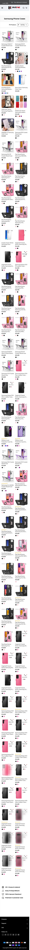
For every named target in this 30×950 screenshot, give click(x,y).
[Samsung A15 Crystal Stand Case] (8, 366)
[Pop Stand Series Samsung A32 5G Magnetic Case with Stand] (21, 613)
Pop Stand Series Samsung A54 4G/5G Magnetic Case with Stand (21, 555)
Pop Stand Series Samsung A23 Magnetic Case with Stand (20, 600)
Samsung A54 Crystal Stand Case (8, 462)
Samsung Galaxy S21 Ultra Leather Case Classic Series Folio (8, 778)
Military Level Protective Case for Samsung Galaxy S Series (20, 441)
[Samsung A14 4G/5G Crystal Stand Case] (8, 476)
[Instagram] (8, 934)
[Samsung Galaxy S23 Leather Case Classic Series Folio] (8, 725)
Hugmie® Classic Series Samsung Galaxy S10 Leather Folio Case (20, 870)
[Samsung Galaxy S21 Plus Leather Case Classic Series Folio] (21, 770)
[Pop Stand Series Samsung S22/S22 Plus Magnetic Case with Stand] (8, 522)
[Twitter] (5, 934)
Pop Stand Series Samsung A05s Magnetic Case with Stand (20, 330)
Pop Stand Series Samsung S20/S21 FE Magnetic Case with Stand (8, 554)
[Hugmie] (14, 7)
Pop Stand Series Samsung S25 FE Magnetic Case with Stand (7, 66)
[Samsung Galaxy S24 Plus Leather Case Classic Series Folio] (21, 366)
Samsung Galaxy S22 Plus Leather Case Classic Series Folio (8, 755)
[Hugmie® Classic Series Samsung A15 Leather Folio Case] (21, 387)
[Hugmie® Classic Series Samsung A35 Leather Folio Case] (8, 257)
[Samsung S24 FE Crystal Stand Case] (8, 146)
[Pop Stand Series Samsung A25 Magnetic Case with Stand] (8, 322)
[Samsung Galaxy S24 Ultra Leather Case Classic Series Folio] (8, 387)
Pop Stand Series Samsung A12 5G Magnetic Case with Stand (20, 577)
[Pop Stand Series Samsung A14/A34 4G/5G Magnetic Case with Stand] (8, 568)
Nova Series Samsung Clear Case (21, 88)
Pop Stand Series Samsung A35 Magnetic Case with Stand (7, 309)
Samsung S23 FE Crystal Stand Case (20, 352)
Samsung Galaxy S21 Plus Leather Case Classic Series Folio (21, 779)
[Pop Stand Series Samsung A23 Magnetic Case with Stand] (21, 590)
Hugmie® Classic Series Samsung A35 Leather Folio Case (7, 265)
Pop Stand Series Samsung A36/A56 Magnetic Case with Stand (20, 155)
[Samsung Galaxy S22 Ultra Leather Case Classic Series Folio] (21, 725)
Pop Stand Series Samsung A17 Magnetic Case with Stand (7, 176)
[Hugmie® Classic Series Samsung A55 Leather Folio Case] (21, 235)
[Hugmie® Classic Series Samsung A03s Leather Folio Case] (21, 636)
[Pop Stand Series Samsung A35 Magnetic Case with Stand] (8, 300)
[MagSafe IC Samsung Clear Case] (8, 125)
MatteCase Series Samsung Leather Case (20, 111)
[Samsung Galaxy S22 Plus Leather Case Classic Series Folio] (8, 747)
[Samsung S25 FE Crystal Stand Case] (21, 36)
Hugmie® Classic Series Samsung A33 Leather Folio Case (21, 688)
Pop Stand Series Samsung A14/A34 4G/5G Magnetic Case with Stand (8, 577)
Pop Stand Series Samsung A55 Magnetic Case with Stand (20, 287)
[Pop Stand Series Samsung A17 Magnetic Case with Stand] (8, 168)
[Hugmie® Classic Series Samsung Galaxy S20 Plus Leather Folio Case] (8, 814)
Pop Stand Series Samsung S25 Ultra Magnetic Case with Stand (7, 198)
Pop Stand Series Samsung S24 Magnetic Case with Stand (7, 418)
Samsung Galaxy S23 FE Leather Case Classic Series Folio (21, 265)
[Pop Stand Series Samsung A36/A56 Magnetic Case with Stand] (21, 146)
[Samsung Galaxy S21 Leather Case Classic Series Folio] (8, 793)
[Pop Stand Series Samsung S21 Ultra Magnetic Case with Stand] (21, 476)
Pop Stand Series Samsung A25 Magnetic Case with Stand (7, 330)
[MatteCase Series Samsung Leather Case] (21, 101)
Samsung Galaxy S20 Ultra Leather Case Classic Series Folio (21, 801)
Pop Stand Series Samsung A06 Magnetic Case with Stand (20, 176)
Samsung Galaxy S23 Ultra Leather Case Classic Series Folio (8, 711)
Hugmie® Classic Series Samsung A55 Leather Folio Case (21, 243)
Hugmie (14, 948)
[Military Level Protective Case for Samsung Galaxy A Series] (8, 431)
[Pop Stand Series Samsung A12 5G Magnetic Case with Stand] (21, 568)
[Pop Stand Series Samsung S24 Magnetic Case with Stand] (8, 409)
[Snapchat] (13, 934)
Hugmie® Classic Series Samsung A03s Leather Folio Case (21, 645)
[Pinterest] (10, 934)
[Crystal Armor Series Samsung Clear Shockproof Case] (8, 235)
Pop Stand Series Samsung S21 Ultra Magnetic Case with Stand (20, 484)
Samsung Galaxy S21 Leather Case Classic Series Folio (8, 801)
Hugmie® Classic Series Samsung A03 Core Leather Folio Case (7, 666)
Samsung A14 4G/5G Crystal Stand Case (8, 486)
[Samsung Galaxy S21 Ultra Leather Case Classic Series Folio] (8, 770)
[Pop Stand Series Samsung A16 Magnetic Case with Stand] (21, 212)
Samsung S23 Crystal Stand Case (21, 462)
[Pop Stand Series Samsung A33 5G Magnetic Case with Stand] (21, 300)
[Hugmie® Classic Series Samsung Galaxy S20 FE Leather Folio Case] (21, 814)
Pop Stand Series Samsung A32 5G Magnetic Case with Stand (20, 623)
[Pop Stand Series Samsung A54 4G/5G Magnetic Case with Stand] (21, 545)
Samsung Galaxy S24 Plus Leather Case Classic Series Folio (21, 374)
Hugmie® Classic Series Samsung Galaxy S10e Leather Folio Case (7, 869)
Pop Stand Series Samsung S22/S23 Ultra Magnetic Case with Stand (7, 507)
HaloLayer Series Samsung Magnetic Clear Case (7, 110)
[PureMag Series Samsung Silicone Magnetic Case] (8, 80)
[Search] (23, 7)
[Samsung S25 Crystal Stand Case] (21, 125)
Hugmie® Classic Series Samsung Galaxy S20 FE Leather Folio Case (20, 824)
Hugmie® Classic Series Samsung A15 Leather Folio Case (21, 396)
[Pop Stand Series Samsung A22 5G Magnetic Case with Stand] (8, 590)
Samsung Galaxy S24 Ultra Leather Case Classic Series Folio (8, 396)
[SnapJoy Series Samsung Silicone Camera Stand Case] (21, 58)
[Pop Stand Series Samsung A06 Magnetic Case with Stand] (21, 168)
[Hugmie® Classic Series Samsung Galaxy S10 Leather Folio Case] (21, 861)
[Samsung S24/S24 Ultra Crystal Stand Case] (8, 344)
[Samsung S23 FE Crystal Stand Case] (21, 344)
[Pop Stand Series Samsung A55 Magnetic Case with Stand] (21, 278)
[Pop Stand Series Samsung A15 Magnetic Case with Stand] (21, 409)
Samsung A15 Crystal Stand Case (8, 374)
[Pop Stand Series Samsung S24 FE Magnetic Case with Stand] (21, 190)
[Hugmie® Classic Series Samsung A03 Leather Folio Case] (21, 658)
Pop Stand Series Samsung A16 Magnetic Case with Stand (20, 221)
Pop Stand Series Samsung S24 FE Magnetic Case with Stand (20, 198)
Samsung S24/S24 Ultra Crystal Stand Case (7, 352)
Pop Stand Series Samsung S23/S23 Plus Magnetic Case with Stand (20, 509)
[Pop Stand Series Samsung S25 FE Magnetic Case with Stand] (8, 58)
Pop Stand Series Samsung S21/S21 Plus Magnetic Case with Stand (20, 530)
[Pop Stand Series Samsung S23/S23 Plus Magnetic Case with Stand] (21, 499)
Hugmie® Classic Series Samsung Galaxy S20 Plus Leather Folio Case (7, 824)
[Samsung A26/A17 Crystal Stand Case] (8, 36)
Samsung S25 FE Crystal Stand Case (20, 44)
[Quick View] (12, 32)
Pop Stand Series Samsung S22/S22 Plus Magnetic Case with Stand (7, 532)
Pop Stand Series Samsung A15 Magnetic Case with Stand (20, 418)
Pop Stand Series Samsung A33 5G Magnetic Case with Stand (20, 309)
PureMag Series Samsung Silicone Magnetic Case (6, 88)
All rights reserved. (22, 948)
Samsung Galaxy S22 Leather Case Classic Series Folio (21, 756)
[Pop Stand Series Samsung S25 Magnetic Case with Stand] (8, 212)
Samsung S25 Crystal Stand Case (21, 133)
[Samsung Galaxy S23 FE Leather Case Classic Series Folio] (21, 257)
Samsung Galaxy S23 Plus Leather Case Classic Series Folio (21, 711)
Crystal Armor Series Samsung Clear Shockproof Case (7, 243)
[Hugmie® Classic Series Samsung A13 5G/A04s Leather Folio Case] (8, 680)
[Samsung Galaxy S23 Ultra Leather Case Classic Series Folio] (8, 702)
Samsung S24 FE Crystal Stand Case (7, 155)
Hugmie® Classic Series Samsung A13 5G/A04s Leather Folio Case (7, 688)
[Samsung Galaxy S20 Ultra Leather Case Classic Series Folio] (21, 793)
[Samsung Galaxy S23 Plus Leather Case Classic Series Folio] (21, 702)
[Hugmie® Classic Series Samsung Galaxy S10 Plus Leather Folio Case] (21, 838)
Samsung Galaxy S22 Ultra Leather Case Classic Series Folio (21, 733)
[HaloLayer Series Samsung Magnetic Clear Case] (8, 101)
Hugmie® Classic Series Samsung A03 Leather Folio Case (21, 666)
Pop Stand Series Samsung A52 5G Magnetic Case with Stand (7, 621)
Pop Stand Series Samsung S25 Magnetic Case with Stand (7, 220)
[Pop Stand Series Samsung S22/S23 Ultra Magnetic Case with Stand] (8, 499)
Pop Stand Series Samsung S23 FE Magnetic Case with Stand (7, 287)
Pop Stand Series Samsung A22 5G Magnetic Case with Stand (7, 598)
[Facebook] (3, 934)
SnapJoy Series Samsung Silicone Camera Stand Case (20, 66)
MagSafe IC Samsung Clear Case (8, 133)
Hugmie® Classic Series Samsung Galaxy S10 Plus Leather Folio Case (20, 847)
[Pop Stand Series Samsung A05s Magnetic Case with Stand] (21, 322)
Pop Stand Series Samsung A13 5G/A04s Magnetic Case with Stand (7, 645)
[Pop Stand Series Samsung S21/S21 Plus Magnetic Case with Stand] (21, 522)
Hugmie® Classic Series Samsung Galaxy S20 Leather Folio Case (7, 846)
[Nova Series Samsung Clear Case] (21, 80)
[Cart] (26, 7)
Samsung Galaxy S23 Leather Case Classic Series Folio (8, 733)
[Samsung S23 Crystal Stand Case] (21, 454)
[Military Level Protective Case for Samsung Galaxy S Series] (21, 431)
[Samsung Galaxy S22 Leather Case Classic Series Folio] (21, 747)
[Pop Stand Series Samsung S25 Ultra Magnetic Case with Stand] (8, 190)
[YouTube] (18, 934)
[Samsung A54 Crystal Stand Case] (8, 454)
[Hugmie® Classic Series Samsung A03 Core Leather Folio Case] (8, 658)
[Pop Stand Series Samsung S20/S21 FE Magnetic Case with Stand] (8, 545)
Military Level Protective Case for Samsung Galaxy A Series (7, 441)
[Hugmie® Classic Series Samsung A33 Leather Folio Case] (21, 680)
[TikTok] (16, 934)
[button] (2, 8)
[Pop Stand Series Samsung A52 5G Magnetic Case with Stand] (8, 613)
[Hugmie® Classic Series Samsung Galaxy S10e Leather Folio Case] (8, 861)
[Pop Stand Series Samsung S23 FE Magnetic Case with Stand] (8, 278)
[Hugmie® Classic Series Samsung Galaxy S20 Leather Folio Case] (8, 838)
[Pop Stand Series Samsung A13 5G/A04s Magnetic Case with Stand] (8, 636)
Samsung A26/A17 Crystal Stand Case (7, 44)
